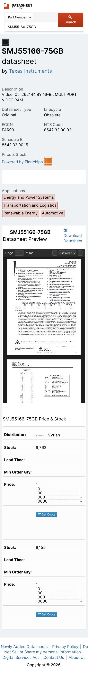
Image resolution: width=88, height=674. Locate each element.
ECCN (7, 124)
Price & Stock (14, 154)
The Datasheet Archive (18, 6)
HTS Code (53, 124)
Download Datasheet (72, 238)
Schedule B (12, 139)
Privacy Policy (65, 646)
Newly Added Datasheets (24, 646)
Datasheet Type (16, 109)
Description (12, 89)
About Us (77, 657)
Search (70, 22)
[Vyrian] (41, 435)
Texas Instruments (30, 71)
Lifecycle (52, 109)
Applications (13, 190)
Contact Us (53, 657)
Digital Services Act (20, 657)
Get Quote (48, 514)
